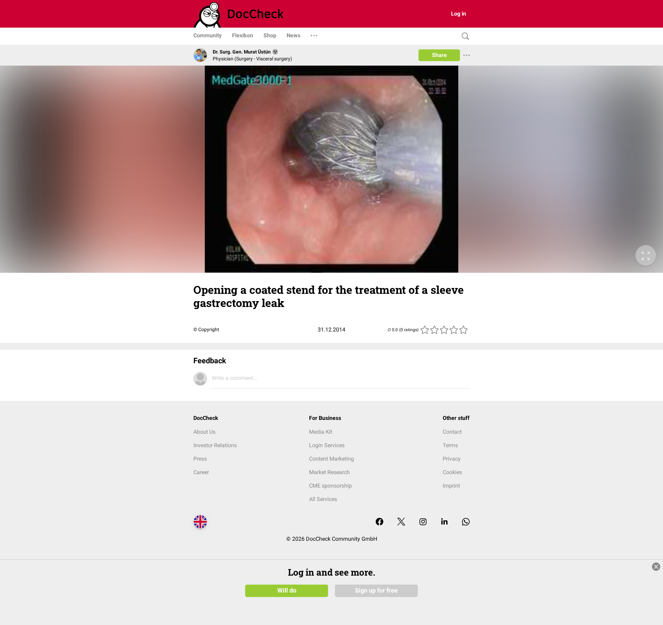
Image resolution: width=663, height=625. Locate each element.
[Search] (464, 36)
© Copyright (206, 329)
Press (200, 458)
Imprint (451, 485)
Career (201, 472)
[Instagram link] (423, 522)
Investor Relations (215, 445)
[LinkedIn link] (444, 522)
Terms (450, 445)
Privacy (452, 458)
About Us (204, 432)
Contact (452, 432)
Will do (286, 590)
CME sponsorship (330, 485)
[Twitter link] (401, 522)
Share (439, 55)
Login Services (327, 445)
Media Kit (320, 432)
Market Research (329, 472)
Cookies (452, 472)
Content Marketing (331, 458)
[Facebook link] (379, 522)
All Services (323, 499)
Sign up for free (376, 590)
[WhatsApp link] (466, 522)
